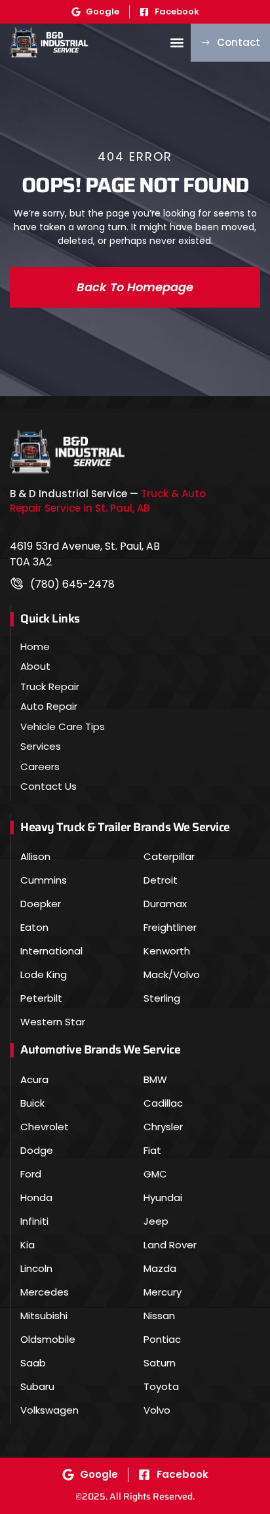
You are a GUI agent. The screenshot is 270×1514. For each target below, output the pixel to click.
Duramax (165, 903)
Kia (27, 1245)
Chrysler (163, 1127)
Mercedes (44, 1292)
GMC (155, 1174)
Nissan (159, 1315)
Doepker (40, 903)
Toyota (161, 1386)
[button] (176, 42)
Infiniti (34, 1221)
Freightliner (170, 927)
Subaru (37, 1386)
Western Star (52, 1022)
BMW (155, 1079)
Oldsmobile (47, 1339)
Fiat (152, 1150)
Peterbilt (41, 998)
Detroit (161, 880)
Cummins (43, 880)
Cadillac (163, 1103)
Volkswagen (49, 1410)
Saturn (160, 1363)
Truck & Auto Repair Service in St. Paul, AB (108, 501)
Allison (35, 856)
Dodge (36, 1150)
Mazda (160, 1268)
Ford (30, 1174)
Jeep (156, 1221)
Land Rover (170, 1245)
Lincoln (36, 1268)
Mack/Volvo (172, 974)
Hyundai (163, 1197)
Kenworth (167, 951)
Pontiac (162, 1339)
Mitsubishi (44, 1315)
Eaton (34, 927)
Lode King (43, 974)
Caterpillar (169, 856)
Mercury (163, 1292)
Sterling (162, 998)
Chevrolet (44, 1127)
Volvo (157, 1410)
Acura (34, 1079)
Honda (36, 1197)
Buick (32, 1103)
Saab (33, 1363)
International (51, 951)
